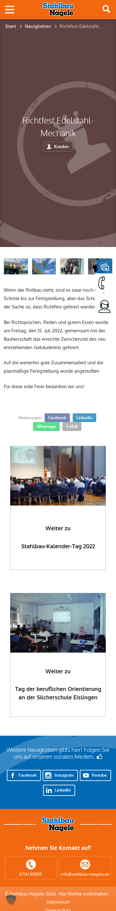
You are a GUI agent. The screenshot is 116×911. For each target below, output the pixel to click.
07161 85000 (30, 874)
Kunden (61, 146)
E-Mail (72, 426)
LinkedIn (84, 417)
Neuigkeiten (38, 26)
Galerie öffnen (104, 267)
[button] (11, 900)
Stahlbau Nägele (58, 9)
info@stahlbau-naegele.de (85, 874)
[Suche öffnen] (106, 9)
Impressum (58, 902)
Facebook (57, 417)
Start (10, 26)
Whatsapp (46, 426)
